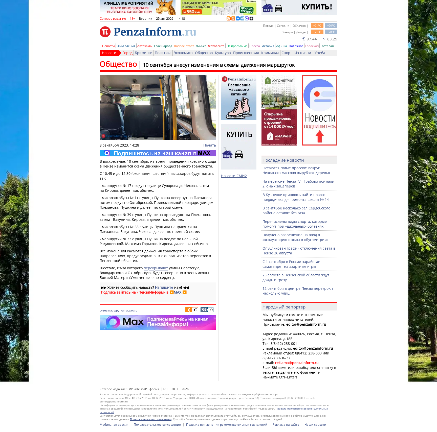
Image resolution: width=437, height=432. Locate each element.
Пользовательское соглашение (157, 424)
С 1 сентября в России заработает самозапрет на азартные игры (292, 264)
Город (127, 52)
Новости (108, 46)
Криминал (270, 52)
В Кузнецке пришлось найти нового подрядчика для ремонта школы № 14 (296, 197)
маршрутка (116, 310)
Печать (209, 145)
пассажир (130, 310)
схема (103, 310)
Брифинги (143, 52)
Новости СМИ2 (234, 175)
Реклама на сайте (286, 424)
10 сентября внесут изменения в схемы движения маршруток (219, 64)
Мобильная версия (114, 424)
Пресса (254, 46)
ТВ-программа (237, 46)
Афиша (281, 46)
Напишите (164, 287)
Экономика (183, 52)
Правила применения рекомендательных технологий (226, 424)
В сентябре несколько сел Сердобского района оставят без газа (296, 210)
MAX (177, 292)
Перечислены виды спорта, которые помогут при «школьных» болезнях (295, 224)
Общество (204, 52)
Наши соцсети (315, 424)
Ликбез (201, 46)
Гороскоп (312, 46)
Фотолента (216, 46)
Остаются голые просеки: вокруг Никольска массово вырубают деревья (296, 170)
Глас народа (163, 46)
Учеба (320, 52)
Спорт (286, 52)
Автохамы (144, 46)
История (268, 46)
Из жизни (302, 52)
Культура (223, 52)
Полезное (296, 46)
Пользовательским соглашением (150, 419)
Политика (163, 52)
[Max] (158, 153)
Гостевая (327, 46)
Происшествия (246, 52)
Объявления (126, 46)
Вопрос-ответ (184, 46)
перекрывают (156, 268)
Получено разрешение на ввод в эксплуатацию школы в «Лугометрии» (296, 237)
